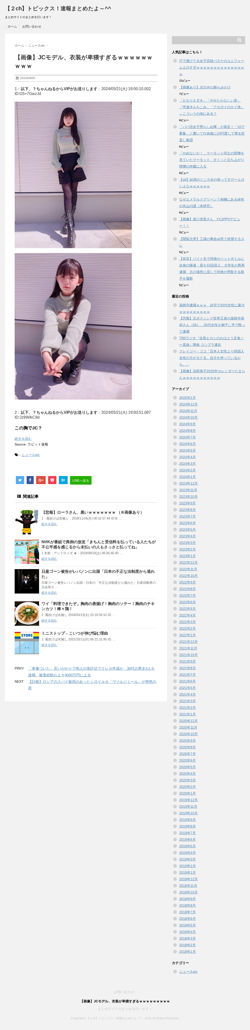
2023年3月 (187, 543)
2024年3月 (187, 464)
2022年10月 (188, 576)
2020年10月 (188, 734)
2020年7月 (187, 754)
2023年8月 (187, 510)
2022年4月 (187, 615)
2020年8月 (187, 747)
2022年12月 (188, 562)
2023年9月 (187, 503)
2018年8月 (187, 905)
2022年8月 (187, 589)
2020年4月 (187, 773)
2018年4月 (187, 932)
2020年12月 (188, 721)
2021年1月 (187, 714)
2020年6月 (187, 760)
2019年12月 (188, 800)
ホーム (12, 26)
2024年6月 (187, 444)
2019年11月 (188, 806)
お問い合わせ (31, 26)
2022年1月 (187, 635)
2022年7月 (187, 595)
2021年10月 (188, 655)
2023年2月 (187, 549)
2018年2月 (187, 945)
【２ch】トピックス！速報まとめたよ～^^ (58, 8)
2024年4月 (187, 457)
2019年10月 (188, 813)
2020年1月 (187, 793)
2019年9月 (187, 820)
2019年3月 (187, 859)
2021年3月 (187, 701)
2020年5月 (187, 767)
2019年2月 (187, 866)
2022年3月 (187, 622)
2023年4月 (187, 536)
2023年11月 (188, 490)
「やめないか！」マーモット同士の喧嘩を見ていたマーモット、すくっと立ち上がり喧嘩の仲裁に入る (211, 159)
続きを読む (23, 439)
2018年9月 (187, 899)
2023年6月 (187, 523)
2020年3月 (187, 780)
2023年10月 (188, 497)
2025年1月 (187, 398)
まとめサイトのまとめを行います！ (125, 1009)
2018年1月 (187, 952)
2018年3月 (187, 938)
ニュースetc (30, 455)
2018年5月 (187, 925)
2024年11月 (188, 411)
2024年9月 (187, 424)
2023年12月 (188, 483)
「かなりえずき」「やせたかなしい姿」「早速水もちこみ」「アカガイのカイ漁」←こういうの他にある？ (211, 107)
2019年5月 (187, 846)
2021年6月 (187, 681)
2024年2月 (187, 470)
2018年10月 (188, 892)
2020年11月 (188, 727)
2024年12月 (188, 404)
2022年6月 (187, 602)
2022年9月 (187, 582)
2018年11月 (188, 886)
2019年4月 (187, 853)
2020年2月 (187, 787)
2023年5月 (187, 529)
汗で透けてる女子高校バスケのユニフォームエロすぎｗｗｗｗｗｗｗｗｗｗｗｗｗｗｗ (211, 67)
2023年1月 (187, 556)
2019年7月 (187, 833)
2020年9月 (187, 741)
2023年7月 (187, 516)
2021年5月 (187, 688)
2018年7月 (187, 912)
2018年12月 (188, 879)
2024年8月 (187, 431)
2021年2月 (187, 708)
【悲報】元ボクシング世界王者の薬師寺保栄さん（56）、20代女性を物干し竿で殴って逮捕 (212, 324)
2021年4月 (187, 694)
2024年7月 (187, 437)
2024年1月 (187, 477)
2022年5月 (187, 609)
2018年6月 (187, 919)
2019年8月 (187, 826)
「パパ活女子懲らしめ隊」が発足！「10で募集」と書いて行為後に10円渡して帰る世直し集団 (212, 133)
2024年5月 (187, 450)
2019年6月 (187, 839)
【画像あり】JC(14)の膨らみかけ (205, 87)
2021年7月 (187, 675)
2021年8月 (187, 668)
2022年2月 (187, 628)
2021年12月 (188, 642)
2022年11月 (188, 569)
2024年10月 (188, 417)
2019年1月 (187, 872)
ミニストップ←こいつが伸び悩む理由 (75, 633)
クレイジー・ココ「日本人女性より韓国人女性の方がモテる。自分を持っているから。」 (211, 357)
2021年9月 (187, 661)
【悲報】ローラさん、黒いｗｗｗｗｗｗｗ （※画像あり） (93, 512)
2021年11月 (188, 648)
